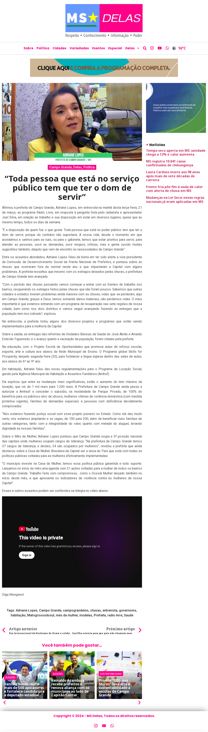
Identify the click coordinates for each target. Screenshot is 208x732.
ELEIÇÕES (10, 677)
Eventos (98, 48)
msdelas (85, 615)
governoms (127, 610)
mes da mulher (67, 615)
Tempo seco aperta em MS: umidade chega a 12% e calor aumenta (176, 152)
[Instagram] (152, 48)
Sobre (28, 48)
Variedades (79, 48)
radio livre (114, 615)
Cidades (59, 48)
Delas (130, 48)
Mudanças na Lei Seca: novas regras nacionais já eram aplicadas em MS (175, 199)
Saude (128, 615)
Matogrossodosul (40, 615)
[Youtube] (159, 48)
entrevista (110, 610)
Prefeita (100, 615)
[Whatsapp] (167, 48)
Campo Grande (60, 167)
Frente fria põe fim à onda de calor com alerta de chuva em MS (174, 189)
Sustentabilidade (111, 674)
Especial (115, 48)
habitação (18, 615)
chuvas (95, 610)
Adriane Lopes (26, 610)
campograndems (76, 610)
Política (43, 48)
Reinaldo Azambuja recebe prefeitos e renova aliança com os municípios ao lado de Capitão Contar (70, 687)
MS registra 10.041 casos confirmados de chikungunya (169, 163)
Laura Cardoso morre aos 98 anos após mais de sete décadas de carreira (173, 176)
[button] (144, 48)
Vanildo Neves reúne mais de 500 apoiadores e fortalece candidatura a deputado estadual (24, 689)
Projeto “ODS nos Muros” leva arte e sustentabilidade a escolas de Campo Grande (114, 687)
